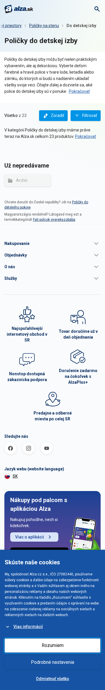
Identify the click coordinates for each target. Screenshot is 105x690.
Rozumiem (53, 645)
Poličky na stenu (44, 25)
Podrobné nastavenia (52, 662)
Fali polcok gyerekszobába (54, 220)
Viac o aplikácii (29, 537)
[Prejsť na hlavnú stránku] (18, 9)
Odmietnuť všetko (52, 678)
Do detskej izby (81, 25)
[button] (52, 243)
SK (15, 476)
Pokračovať (79, 91)
